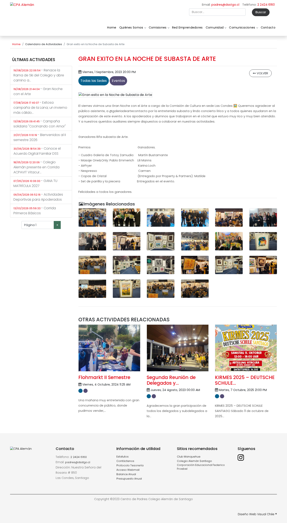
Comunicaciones (242, 27)
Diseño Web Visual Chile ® (257, 514)
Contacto (268, 27)
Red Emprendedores (187, 27)
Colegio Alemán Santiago (194, 461)
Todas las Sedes (93, 80)
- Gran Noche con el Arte (38, 91)
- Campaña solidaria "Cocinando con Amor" (39, 124)
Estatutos (122, 456)
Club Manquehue (188, 456)
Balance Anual (126, 474)
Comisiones (158, 27)
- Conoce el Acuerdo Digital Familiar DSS (37, 151)
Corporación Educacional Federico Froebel (201, 467)
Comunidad (215, 27)
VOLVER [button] (262, 73)
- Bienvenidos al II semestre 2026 (39, 137)
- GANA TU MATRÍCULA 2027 (35, 183)
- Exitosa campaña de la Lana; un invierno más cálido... (40, 107)
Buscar (260, 12)
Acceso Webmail (128, 470)
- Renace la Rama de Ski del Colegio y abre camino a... (38, 75)
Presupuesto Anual (129, 478)
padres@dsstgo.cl (225, 5)
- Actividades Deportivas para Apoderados (38, 197)
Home (111, 27)
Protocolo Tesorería (130, 465)
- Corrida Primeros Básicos (34, 211)
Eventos (118, 80)
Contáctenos (125, 461)
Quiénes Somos (131, 27)
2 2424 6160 (266, 5)
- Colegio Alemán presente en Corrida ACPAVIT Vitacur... (36, 167)
